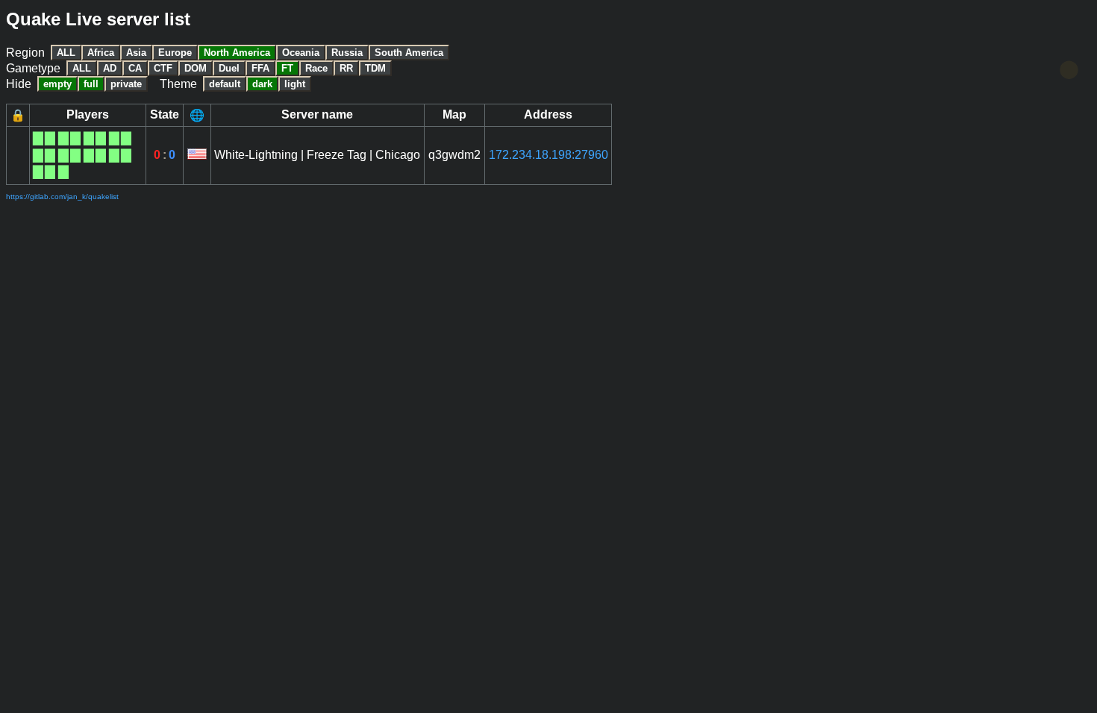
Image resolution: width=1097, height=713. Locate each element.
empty (57, 83)
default (224, 83)
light (294, 83)
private (126, 83)
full (91, 83)
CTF (163, 68)
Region (25, 52)
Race (316, 68)
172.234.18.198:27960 (548, 154)
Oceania (300, 52)
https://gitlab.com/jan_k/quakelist (62, 196)
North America (237, 52)
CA (135, 68)
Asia (136, 52)
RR (346, 68)
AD (109, 68)
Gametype (33, 68)
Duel (229, 68)
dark (262, 83)
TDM (375, 68)
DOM (195, 68)
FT (287, 68)
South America (409, 52)
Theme (178, 84)
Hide (18, 84)
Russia (347, 52)
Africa (100, 52)
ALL (66, 52)
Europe (175, 52)
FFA (260, 68)
